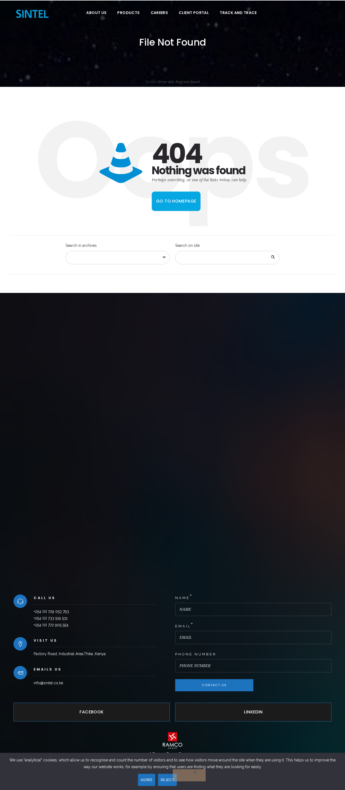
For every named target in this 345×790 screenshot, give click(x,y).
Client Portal (194, 12)
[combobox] (117, 257)
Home (150, 82)
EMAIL (183, 626)
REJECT (167, 780)
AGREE (147, 780)
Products (128, 12)
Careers (159, 12)
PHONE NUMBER (195, 654)
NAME (182, 598)
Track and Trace (238, 12)
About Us (96, 12)
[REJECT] (189, 775)
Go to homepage (176, 201)
